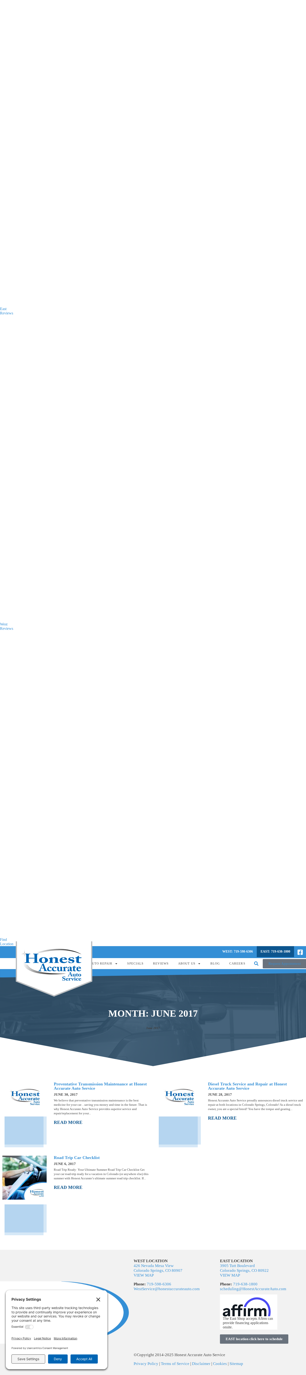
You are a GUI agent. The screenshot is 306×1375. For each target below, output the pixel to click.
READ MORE (68, 1122)
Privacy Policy (146, 1363)
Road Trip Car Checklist (77, 1157)
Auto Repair (101, 963)
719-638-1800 (245, 1284)
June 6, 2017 (65, 1164)
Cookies (220, 1363)
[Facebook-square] (300, 952)
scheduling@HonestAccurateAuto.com (253, 1289)
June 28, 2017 (220, 1094)
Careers (237, 963)
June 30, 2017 (66, 1094)
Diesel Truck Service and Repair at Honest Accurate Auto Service (247, 1086)
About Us (186, 963)
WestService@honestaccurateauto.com (167, 1289)
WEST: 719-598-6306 (237, 951)
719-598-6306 (159, 1284)
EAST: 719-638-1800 (275, 951)
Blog (215, 963)
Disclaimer (201, 1363)
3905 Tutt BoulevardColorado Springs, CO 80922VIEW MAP (244, 1270)
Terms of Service (175, 1363)
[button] (256, 964)
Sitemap (236, 1363)
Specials (135, 963)
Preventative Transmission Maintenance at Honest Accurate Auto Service (100, 1086)
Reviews (161, 963)
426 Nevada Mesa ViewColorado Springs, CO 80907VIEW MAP (158, 1270)
